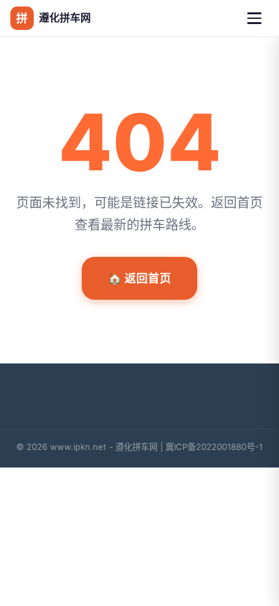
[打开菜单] (254, 18)
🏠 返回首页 (139, 278)
